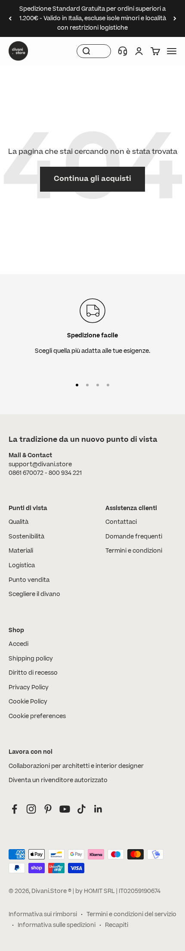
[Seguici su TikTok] (81, 809)
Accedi (18, 644)
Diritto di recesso (33, 673)
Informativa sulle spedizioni (57, 925)
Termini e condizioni (133, 551)
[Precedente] (10, 18)
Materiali (21, 551)
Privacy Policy (29, 687)
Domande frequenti (133, 536)
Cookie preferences (37, 716)
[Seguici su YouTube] (65, 809)
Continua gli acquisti (92, 179)
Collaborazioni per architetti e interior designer (76, 766)
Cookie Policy (28, 701)
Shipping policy (31, 658)
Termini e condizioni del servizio (131, 914)
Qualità (18, 522)
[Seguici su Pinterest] (48, 809)
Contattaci (121, 522)
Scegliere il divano (34, 594)
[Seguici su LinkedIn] (98, 809)
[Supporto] (122, 51)
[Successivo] (174, 18)
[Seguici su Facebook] (14, 809)
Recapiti (116, 925)
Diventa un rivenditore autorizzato (58, 780)
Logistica (22, 565)
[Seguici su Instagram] (31, 809)
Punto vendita (29, 580)
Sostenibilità (26, 536)
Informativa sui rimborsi (43, 914)
